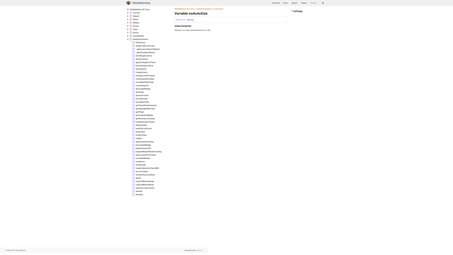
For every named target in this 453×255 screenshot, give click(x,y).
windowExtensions (204, 9)
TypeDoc (199, 250)
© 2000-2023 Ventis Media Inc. (16, 250)
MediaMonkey (141, 3)
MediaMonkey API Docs (185, 9)
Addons (304, 3)
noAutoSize (218, 9)
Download (276, 3)
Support (295, 3)
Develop (313, 3)
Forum (285, 3)
